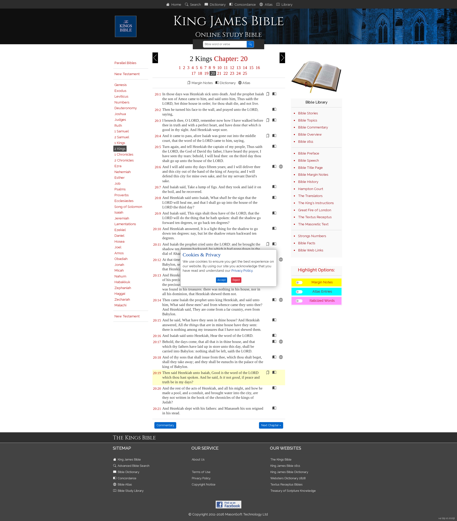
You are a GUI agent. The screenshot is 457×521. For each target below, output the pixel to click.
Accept (221, 280)
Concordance (245, 4)
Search (195, 4)
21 (219, 73)
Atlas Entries (322, 291)
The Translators (310, 196)
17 (193, 73)
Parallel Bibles (125, 63)
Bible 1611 (305, 141)
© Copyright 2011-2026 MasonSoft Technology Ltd (228, 514)
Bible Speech (308, 160)
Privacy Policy (201, 478)
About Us (198, 459)
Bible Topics (307, 120)
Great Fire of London (314, 210)
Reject (236, 280)
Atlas (268, 4)
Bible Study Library (130, 490)
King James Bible (129, 459)
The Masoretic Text (313, 224)
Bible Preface (308, 153)
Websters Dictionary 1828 (288, 478)
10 (219, 67)
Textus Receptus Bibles (286, 484)
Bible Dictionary (128, 472)
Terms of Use (201, 472)
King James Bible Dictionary (289, 472)
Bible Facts (306, 243)
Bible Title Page (310, 168)
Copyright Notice (203, 484)
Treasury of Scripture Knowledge (293, 490)
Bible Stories (308, 113)
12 (232, 67)
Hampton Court (310, 189)
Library (286, 4)
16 (257, 67)
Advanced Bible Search (133, 465)
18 (200, 73)
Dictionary (217, 4)
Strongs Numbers (312, 236)
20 (213, 73)
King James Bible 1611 (285, 465)
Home (176, 4)
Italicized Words (322, 300)
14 (245, 67)
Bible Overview (310, 134)
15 (251, 67)
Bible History (308, 182)
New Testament (127, 74)
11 (226, 67)
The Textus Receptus (315, 217)
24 (238, 73)
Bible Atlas (124, 484)
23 (232, 73)
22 (225, 73)
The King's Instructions (316, 203)
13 (238, 67)
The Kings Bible (281, 459)
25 (244, 73)
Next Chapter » (271, 425)
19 (206, 73)
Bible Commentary (313, 127)
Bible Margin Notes (313, 174)
